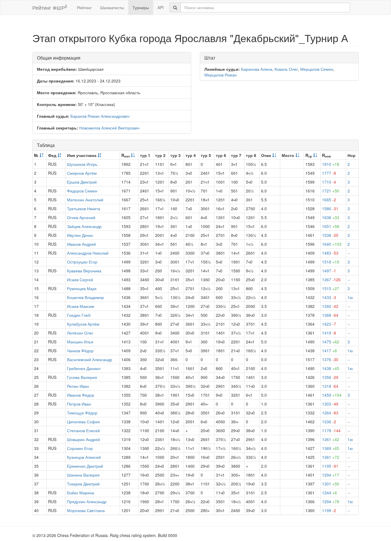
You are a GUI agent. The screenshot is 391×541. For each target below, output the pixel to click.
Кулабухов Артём (83, 324)
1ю (350, 297)
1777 (329, 173)
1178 (331, 430)
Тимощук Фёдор (82, 413)
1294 (330, 475)
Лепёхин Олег (80, 333)
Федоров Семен (82, 191)
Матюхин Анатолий (85, 199)
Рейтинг (84, 7)
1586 (330, 208)
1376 (330, 359)
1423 (329, 324)
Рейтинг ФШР (49, 7)
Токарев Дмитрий (83, 484)
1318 (330, 386)
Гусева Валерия (82, 377)
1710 (329, 182)
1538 (330, 235)
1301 (330, 484)
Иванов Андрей (81, 244)
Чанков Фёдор (80, 350)
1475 (330, 342)
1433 (329, 297)
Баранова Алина (256, 69)
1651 (330, 226)
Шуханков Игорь (82, 164)
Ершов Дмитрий (82, 182)
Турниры (141, 7)
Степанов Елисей (83, 430)
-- (348, 253)
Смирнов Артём (82, 173)
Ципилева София (83, 421)
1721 (330, 191)
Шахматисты (112, 7)
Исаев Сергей (80, 279)
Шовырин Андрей (83, 439)
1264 (330, 413)
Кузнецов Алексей (84, 457)
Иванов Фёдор (80, 395)
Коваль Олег (286, 69)
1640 (331, 244)
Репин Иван (78, 386)
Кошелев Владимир (85, 297)
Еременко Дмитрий (85, 466)
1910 (330, 164)
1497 (329, 271)
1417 (329, 350)
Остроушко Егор (82, 262)
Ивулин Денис (80, 235)
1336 (329, 421)
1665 (329, 199)
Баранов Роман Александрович (99, 116)
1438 (330, 368)
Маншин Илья (80, 342)
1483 (330, 253)
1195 (330, 466)
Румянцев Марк (81, 288)
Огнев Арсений (81, 217)
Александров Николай (87, 253)
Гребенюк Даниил (83, 368)
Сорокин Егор (80, 448)
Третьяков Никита (83, 208)
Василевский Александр (89, 359)
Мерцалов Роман (220, 75)
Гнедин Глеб (78, 315)
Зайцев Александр (84, 226)
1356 (330, 377)
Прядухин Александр (86, 501)
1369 (330, 448)
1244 (329, 492)
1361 (330, 439)
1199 (329, 510)
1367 (331, 279)
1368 (330, 315)
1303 (330, 404)
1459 (331, 395)
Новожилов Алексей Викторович (109, 128)
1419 (329, 333)
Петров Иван (79, 404)
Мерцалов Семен (316, 69)
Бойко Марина (80, 492)
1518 (330, 262)
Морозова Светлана (86, 510)
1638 (330, 217)
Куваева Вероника (84, 271)
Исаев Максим (80, 306)
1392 (330, 306)
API (160, 7)
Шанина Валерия (83, 475)
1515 (330, 288)
